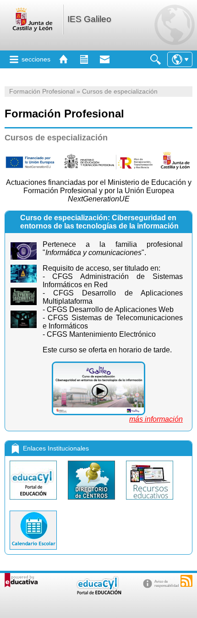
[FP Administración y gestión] (98, 388)
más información (156, 419)
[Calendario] (33, 552)
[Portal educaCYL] (34, 502)
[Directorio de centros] (92, 502)
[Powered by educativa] (21, 580)
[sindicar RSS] (186, 581)
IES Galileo (89, 19)
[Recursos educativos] (149, 502)
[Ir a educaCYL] (98, 592)
